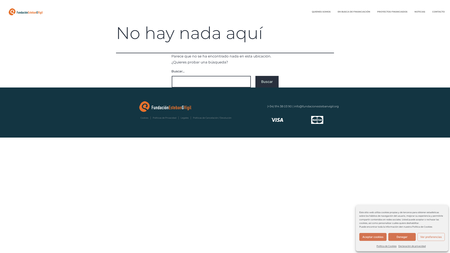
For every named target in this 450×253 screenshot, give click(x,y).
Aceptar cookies (372, 237)
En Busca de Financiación (354, 11)
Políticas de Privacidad (164, 117)
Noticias (419, 11)
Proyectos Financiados (392, 11)
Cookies (144, 117)
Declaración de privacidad (412, 246)
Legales (185, 117)
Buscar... (178, 71)
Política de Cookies (387, 246)
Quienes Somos (321, 11)
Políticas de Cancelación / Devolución (212, 117)
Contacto (438, 11)
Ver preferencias (431, 237)
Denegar (402, 237)
